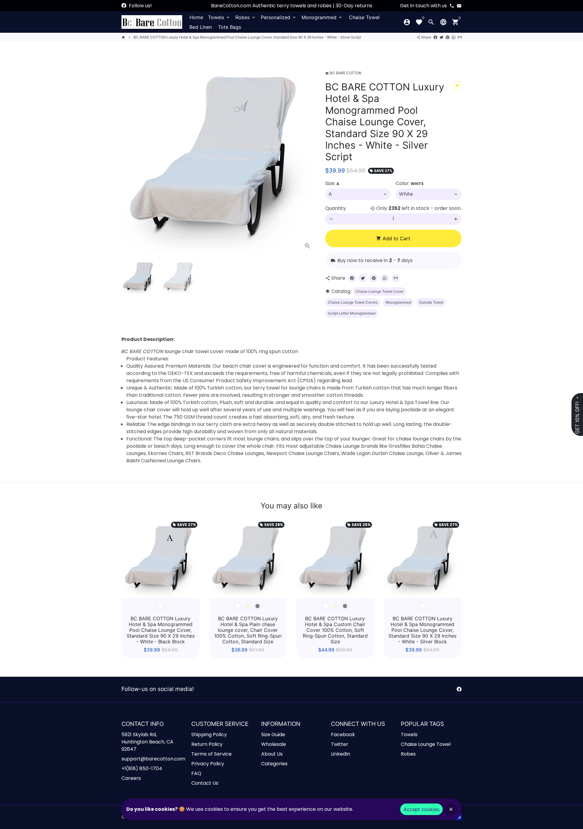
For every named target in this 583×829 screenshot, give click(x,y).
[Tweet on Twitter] (441, 37)
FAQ (196, 773)
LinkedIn (340, 753)
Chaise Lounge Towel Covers (353, 302)
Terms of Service (211, 753)
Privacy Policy (207, 763)
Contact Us (204, 783)
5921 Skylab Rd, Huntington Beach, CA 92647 (147, 742)
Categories (274, 763)
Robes (245, 17)
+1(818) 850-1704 (141, 768)
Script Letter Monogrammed (351, 313)
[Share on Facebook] (435, 37)
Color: (410, 183)
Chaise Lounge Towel (426, 744)
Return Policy (207, 744)
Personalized (279, 17)
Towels (219, 17)
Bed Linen (200, 27)
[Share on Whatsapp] (453, 37)
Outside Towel (431, 302)
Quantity (335, 208)
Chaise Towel (364, 17)
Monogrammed (322, 17)
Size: (332, 183)
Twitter (339, 744)
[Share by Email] (460, 37)
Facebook (343, 734)
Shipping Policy (209, 734)
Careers (131, 778)
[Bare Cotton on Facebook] (123, 5)
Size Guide (273, 734)
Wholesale (273, 744)
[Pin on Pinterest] (447, 37)
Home (196, 17)
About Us (272, 753)
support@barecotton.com (153, 758)
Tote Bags (229, 27)
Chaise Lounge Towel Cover (380, 291)
